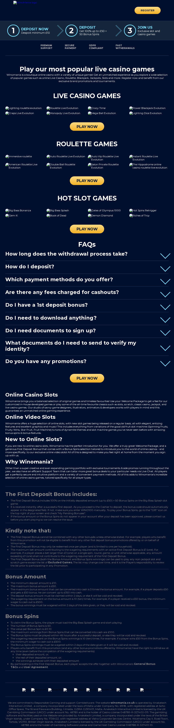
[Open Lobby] (25, 2)
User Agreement (36, 667)
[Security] (66, 676)
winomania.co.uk (123, 702)
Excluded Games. (60, 562)
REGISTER (147, 10)
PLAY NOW (87, 126)
